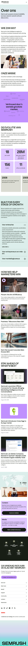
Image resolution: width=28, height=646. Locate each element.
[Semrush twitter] (14, 608)
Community (4, 596)
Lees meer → (5, 246)
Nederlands (3, 602)
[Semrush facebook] (12, 608)
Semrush (3, 582)
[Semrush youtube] (9, 608)
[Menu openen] (26, 2)
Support (3, 592)
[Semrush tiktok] (7, 608)
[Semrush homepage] (5, 2)
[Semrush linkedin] (1, 608)
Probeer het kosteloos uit (8, 577)
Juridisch (3, 599)
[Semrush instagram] (4, 608)
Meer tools (3, 586)
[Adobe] (3, 612)
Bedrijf (2, 589)
